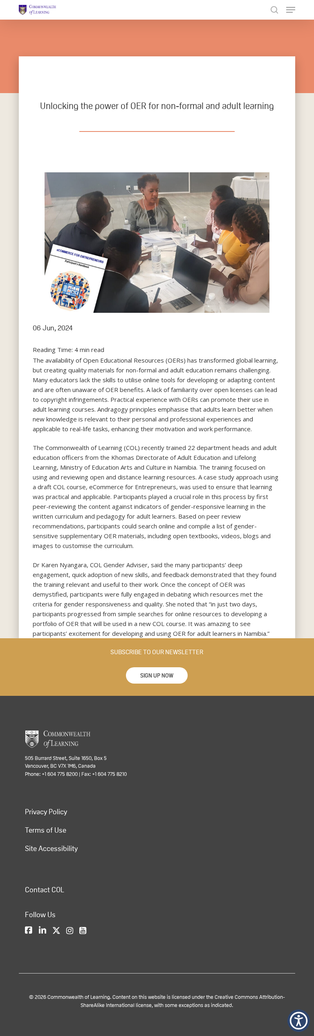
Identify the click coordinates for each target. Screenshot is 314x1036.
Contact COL (44, 890)
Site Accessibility (51, 848)
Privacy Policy (46, 812)
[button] (157, 675)
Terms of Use (45, 830)
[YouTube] (82, 931)
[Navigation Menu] (290, 10)
